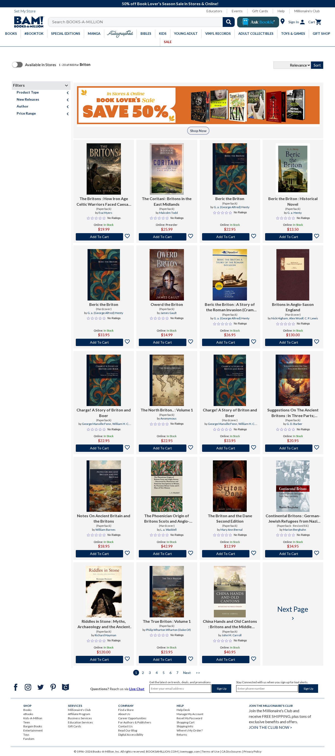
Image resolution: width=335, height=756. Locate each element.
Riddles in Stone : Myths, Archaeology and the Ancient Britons (103, 624)
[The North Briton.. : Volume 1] (166, 380)
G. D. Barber (294, 424)
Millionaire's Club (307, 11)
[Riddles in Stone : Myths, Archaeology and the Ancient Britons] (104, 592)
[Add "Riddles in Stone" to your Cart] (103, 659)
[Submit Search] (229, 22)
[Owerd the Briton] (166, 275)
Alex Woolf (296, 318)
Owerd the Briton (167, 304)
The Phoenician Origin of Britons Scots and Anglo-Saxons (166, 518)
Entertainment (33, 730)
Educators (214, 11)
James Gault (168, 313)
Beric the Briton (229, 198)
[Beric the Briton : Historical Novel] (292, 169)
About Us (124, 714)
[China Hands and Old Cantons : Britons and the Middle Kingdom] (230, 592)
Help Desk (183, 710)
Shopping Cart (185, 722)
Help (281, 11)
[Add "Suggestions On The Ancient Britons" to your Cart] (293, 448)
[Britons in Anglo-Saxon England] (292, 275)
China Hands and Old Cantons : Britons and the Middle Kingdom (230, 624)
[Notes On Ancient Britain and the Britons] (103, 486)
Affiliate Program (79, 714)
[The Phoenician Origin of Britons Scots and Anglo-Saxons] (166, 486)
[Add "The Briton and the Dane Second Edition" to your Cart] (230, 553)
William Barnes (105, 529)
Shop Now (198, 131)
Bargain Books (32, 726)
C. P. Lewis (311, 318)
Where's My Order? (190, 730)
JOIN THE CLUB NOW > (270, 727)
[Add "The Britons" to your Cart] (103, 236)
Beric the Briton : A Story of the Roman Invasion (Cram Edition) (230, 307)
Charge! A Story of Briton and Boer (104, 413)
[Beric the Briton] (229, 169)
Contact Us (125, 726)
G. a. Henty (294, 213)
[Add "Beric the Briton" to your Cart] (230, 236)
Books (27, 710)
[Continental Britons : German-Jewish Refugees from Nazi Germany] (293, 486)
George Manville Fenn (96, 424)
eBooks (28, 714)
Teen (26, 722)
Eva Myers (105, 213)
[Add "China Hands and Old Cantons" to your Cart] (230, 659)
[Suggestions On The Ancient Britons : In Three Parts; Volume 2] (292, 380)
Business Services (80, 718)
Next (187, 673)
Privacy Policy (252, 751)
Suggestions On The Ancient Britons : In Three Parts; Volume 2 (293, 413)
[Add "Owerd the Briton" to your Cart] (166, 342)
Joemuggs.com (190, 751)
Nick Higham (279, 318)
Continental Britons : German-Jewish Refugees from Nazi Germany (293, 518)
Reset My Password (189, 718)
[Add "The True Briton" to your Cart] (166, 659)
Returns (182, 734)
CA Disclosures (231, 751)
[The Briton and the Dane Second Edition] (230, 486)
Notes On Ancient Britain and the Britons (103, 518)
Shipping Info (185, 726)
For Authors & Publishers (134, 722)
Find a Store (126, 710)
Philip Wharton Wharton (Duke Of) (168, 630)
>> (198, 673)
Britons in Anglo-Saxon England (293, 307)
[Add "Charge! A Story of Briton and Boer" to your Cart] (103, 448)
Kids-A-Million (32, 718)
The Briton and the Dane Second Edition (230, 518)
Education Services (80, 722)
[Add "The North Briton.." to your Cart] (166, 448)
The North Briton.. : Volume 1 (167, 410)
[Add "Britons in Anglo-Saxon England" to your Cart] (293, 342)
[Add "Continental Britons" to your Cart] (293, 553)
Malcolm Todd (168, 213)
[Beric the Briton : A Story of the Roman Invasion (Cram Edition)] (229, 275)
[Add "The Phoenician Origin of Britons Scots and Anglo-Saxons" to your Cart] (166, 553)
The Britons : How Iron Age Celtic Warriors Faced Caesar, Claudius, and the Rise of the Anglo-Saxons (104, 201)
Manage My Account (190, 714)
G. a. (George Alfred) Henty (231, 207)
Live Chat (136, 689)
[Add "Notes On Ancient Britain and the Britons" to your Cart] (103, 553)
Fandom (28, 739)
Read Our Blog (127, 730)
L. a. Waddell (168, 529)
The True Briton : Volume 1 (167, 621)
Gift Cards (260, 11)
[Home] (27, 22)
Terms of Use (210, 751)
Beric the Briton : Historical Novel (293, 201)
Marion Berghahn (294, 529)
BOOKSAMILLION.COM (162, 751)
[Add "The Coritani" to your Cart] (166, 236)
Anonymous (168, 418)
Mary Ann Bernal (231, 529)
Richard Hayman (105, 635)
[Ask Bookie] (258, 22)
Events (237, 11)
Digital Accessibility (130, 734)
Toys (26, 734)
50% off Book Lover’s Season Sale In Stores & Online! (170, 3)
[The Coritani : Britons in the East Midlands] (167, 169)
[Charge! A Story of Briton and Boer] (103, 380)
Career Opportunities (132, 718)
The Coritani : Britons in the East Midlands (167, 201)
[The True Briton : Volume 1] (166, 592)
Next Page (292, 613)
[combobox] (144, 22)
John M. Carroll (232, 635)
